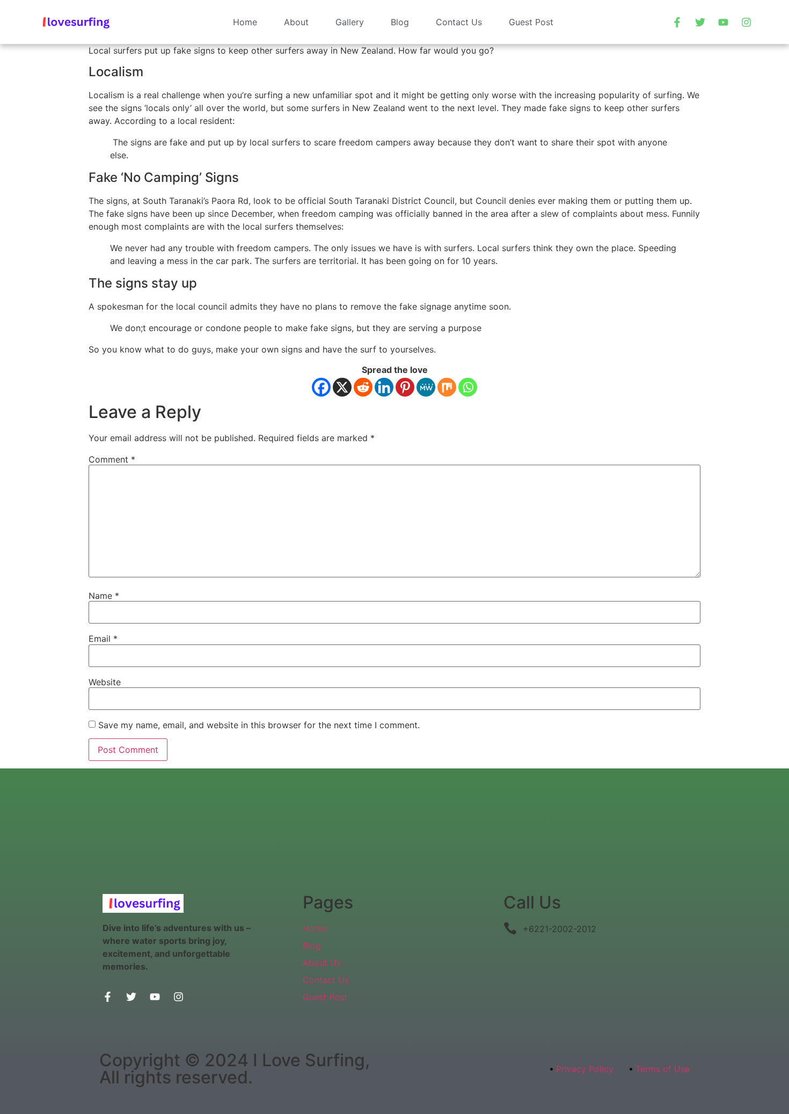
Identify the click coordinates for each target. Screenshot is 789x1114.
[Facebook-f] (677, 22)
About (296, 22)
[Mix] (446, 387)
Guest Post (531, 22)
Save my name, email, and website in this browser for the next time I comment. (259, 725)
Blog (400, 22)
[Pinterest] (405, 387)
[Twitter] (700, 22)
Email (103, 638)
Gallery (349, 22)
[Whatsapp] (467, 387)
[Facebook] (321, 387)
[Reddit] (363, 387)
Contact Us (459, 22)
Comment (112, 459)
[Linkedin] (384, 387)
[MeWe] (426, 387)
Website (105, 682)
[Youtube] (723, 22)
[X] (342, 387)
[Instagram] (746, 22)
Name (104, 595)
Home (245, 22)
